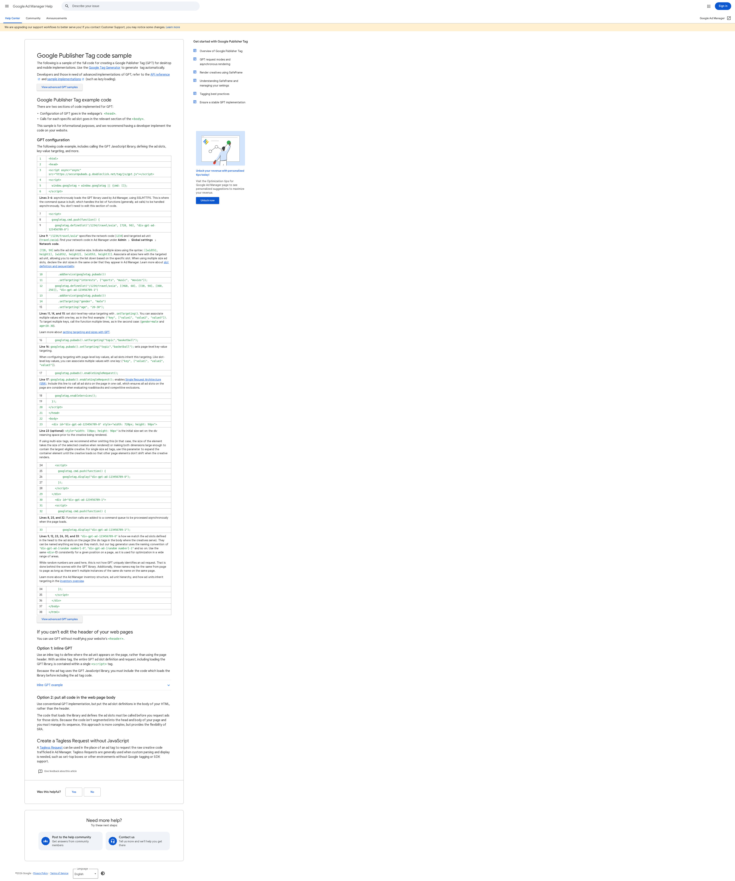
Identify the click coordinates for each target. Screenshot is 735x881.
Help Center (12, 18)
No (92, 792)
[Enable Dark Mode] (102, 873)
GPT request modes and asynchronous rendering (215, 62)
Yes (74, 792)
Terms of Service (59, 873)
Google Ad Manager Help (33, 6)
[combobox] (135, 6)
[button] (6, 6)
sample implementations (64, 79)
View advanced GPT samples (60, 87)
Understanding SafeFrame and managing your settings (219, 83)
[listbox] (85, 874)
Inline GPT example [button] (50, 685)
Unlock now (208, 200)
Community (33, 18)
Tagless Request (51, 748)
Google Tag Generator (105, 68)
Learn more (173, 27)
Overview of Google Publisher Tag (221, 51)
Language (82, 868)
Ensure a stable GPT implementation (222, 102)
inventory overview (71, 581)
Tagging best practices (214, 94)
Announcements (56, 18)
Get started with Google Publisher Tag (220, 41)
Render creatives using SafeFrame (221, 72)
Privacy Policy (40, 873)
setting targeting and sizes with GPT (86, 332)
